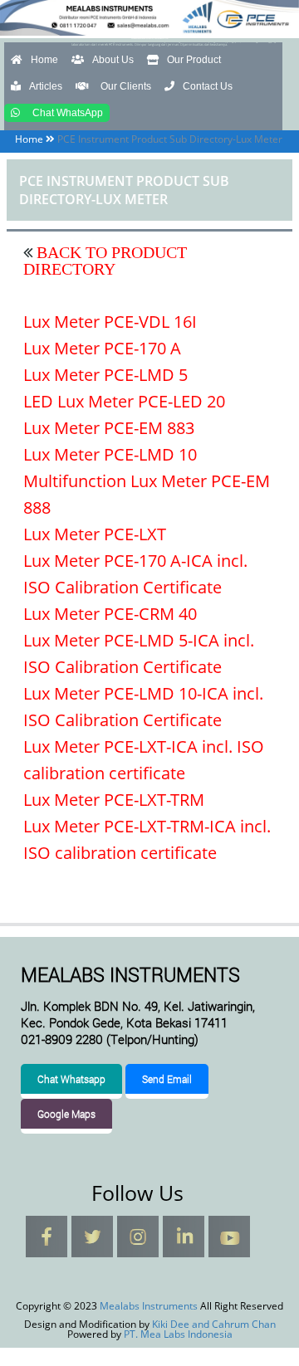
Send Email (167, 1078)
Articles (45, 86)
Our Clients (125, 86)
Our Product (194, 60)
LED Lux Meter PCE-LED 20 (124, 401)
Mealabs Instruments (149, 38)
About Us (113, 60)
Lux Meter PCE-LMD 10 (110, 454)
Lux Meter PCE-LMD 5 (105, 374)
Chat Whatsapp (71, 1078)
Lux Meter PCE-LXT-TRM (113, 799)
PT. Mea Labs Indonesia (178, 1334)
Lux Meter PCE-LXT (94, 534)
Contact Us (208, 86)
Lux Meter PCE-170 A (102, 348)
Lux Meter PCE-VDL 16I (110, 321)
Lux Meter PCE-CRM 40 (110, 614)
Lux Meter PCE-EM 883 (108, 428)
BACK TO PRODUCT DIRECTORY (105, 260)
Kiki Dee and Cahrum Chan (214, 1324)
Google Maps (66, 1113)
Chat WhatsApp (67, 113)
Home (44, 60)
